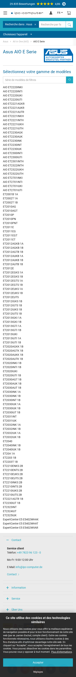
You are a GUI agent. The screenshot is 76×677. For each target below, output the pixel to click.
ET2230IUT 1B (11, 503)
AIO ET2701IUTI (12, 190)
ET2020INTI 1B (12, 367)
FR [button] (58, 12)
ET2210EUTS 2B (13, 478)
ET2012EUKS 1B (13, 293)
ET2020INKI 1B (12, 363)
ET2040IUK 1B (11, 449)
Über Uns (16, 609)
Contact (16, 540)
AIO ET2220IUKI (12, 95)
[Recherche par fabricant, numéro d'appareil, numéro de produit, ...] (69, 24)
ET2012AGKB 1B (13, 247)
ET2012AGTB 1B (13, 251)
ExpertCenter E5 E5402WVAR (20, 527)
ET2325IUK (10, 515)
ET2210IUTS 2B (12, 494)
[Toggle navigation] (5, 13)
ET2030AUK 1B (12, 383)
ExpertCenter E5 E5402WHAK (21, 519)
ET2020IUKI (10, 371)
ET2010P (8, 214)
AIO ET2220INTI (12, 91)
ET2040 (7, 441)
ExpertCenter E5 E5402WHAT (20, 523)
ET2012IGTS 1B (12, 305)
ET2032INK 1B (12, 428)
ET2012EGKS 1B (13, 276)
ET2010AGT (10, 210)
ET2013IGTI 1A (12, 326)
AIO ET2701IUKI (12, 186)
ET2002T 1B (10, 202)
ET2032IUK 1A (11, 433)
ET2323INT (10, 507)
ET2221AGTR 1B (13, 498)
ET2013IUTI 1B (12, 342)
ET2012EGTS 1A (13, 280)
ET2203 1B (9, 457)
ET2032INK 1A (12, 424)
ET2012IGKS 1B (12, 301)
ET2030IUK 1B (11, 408)
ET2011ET (9, 239)
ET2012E (8, 268)
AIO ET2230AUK (13, 136)
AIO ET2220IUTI (12, 99)
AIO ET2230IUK (12, 149)
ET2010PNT (10, 223)
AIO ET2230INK (12, 140)
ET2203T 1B (10, 461)
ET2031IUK (10, 420)
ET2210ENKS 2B (13, 465)
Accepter (38, 662)
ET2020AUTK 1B (13, 358)
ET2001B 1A (10, 194)
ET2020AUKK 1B (13, 354)
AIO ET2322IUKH (13, 169)
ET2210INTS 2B (12, 486)
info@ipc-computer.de (29, 567)
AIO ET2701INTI (12, 181)
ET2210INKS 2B (12, 482)
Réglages (38, 672)
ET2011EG (9, 231)
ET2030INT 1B (11, 400)
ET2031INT (10, 416)
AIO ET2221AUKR (13, 107)
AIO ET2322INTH (13, 165)
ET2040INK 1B (12, 445)
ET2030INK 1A (12, 391)
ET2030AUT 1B (12, 387)
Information (18, 587)
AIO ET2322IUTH (13, 173)
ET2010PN (9, 219)
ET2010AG (9, 206)
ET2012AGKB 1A (13, 243)
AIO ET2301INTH (13, 161)
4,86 (35, 3)
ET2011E (8, 227)
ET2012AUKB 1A (13, 256)
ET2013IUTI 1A (12, 338)
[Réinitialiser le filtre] (69, 79)
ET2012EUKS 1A (13, 288)
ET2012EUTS (11, 297)
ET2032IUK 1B (11, 437)
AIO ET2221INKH (13, 116)
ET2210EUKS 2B (13, 474)
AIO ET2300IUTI (12, 157)
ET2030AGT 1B (12, 379)
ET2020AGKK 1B (13, 346)
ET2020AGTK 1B (13, 350)
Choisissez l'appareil (15, 34)
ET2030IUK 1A (11, 404)
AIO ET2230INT (12, 144)
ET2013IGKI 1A (12, 317)
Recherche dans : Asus (18, 24)
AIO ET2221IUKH (13, 124)
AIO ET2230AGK (13, 132)
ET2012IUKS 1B (12, 309)
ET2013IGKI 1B (12, 321)
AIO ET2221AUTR (13, 111)
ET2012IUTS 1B (12, 313)
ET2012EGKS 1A (13, 272)
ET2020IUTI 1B (12, 375)
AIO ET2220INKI (13, 87)
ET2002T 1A (10, 198)
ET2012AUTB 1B (13, 264)
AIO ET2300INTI (12, 153)
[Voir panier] (69, 12)
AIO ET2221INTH (13, 120)
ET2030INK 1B (12, 395)
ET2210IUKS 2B (12, 490)
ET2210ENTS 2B (13, 470)
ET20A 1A (9, 453)
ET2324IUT (9, 511)
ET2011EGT (10, 235)
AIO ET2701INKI (13, 177)
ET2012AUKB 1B (13, 260)
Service (15, 598)
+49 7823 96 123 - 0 (29, 552)
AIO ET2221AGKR (14, 103)
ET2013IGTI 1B (12, 330)
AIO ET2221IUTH (13, 128)
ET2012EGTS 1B (13, 284)
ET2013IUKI (10, 334)
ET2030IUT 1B (11, 412)
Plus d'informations (61, 652)
